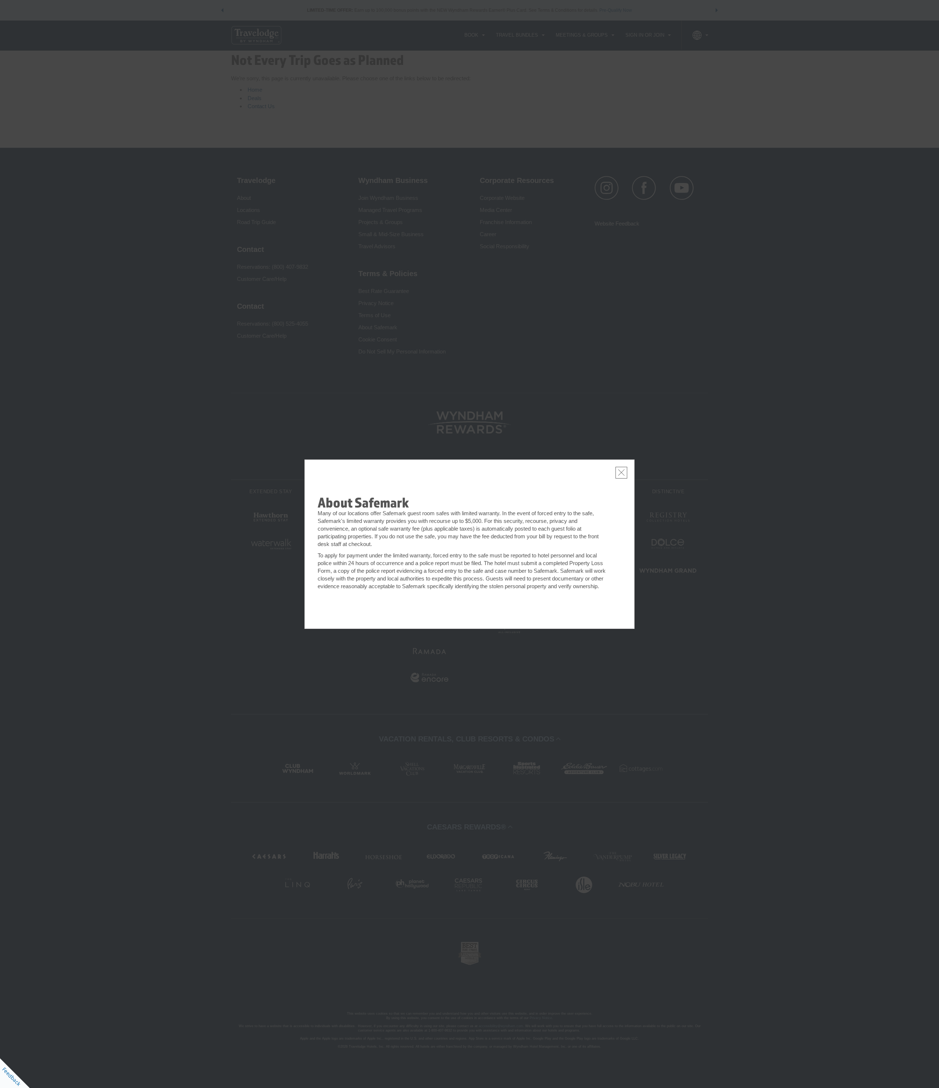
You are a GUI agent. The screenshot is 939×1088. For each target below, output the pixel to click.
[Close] (621, 473)
